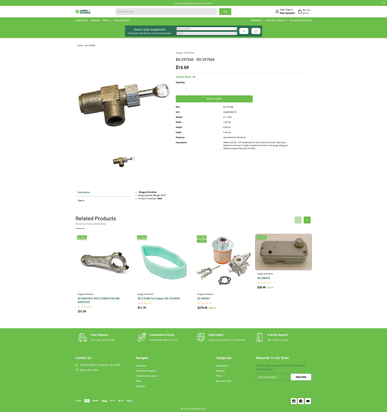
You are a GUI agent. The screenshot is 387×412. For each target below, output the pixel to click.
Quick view (104, 260)
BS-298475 (263, 278)
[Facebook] (301, 401)
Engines (95, 20)
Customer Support (275, 20)
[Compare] (110, 260)
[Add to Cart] (98, 260)
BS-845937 (204, 298)
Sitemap (140, 386)
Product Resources (300, 20)
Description (84, 192)
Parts (106, 20)
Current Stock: (185, 76)
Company (256, 20)
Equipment (82, 20)
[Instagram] (294, 401)
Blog (138, 381)
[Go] (243, 31)
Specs (81, 200)
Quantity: (180, 82)
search (225, 11)
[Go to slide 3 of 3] (298, 220)
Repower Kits (121, 20)
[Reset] (255, 31)
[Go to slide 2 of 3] (307, 220)
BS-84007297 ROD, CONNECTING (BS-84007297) (99, 300)
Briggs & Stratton (185, 52)
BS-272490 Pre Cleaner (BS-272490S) (159, 298)
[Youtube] (308, 401)
